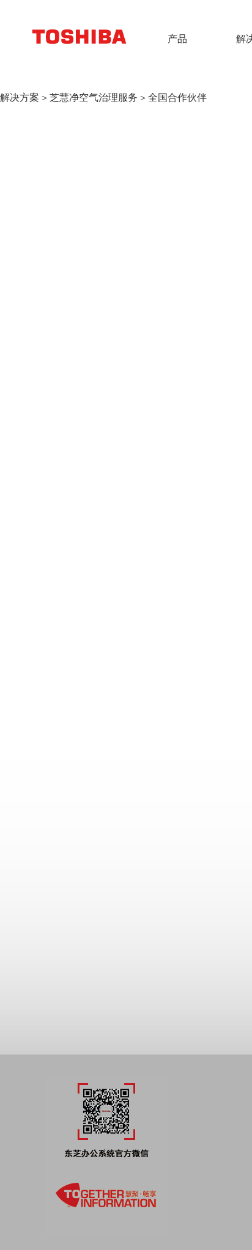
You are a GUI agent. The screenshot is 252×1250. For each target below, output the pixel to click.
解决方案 (19, 97)
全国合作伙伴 (177, 97)
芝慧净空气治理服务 (94, 97)
